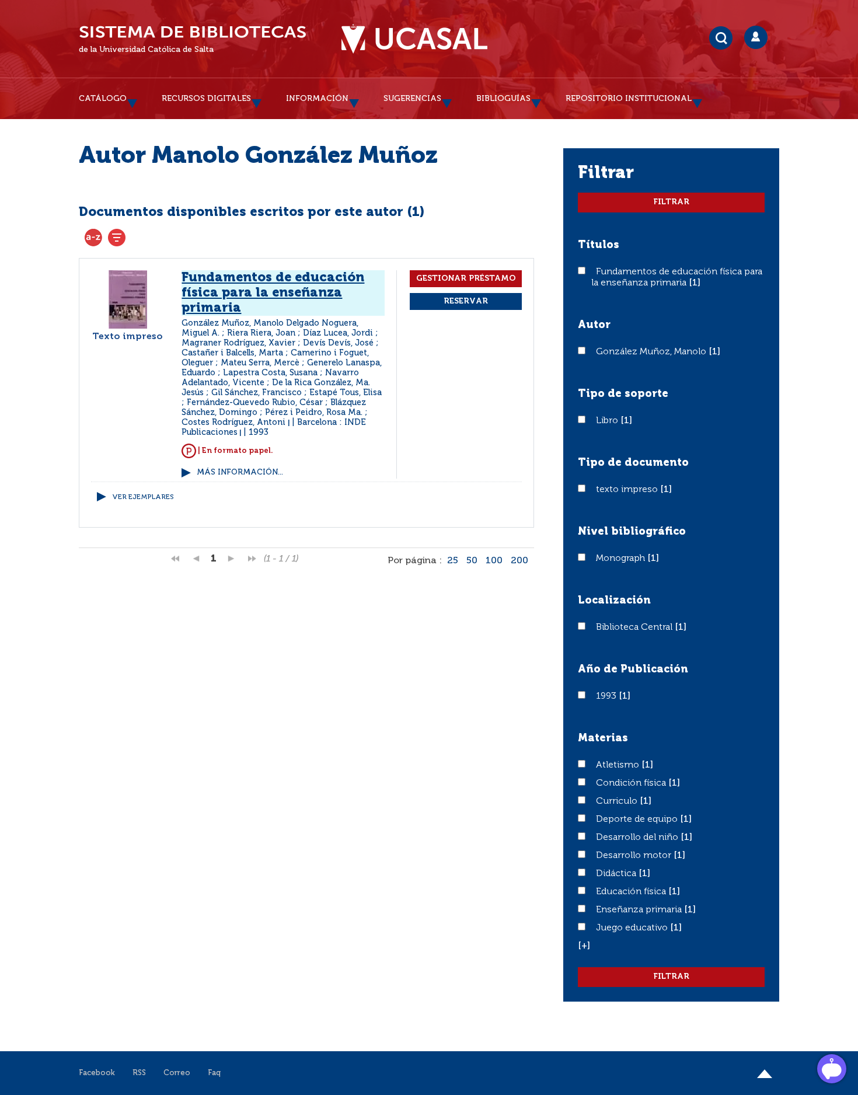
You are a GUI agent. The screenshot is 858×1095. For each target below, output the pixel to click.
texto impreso (628, 489)
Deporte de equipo (638, 819)
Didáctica (617, 873)
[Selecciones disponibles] (93, 237)
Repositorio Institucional (629, 99)
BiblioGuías (503, 99)
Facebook (97, 1073)
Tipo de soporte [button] (623, 394)
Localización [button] (614, 600)
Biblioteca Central (635, 627)
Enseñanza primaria (640, 910)
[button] (584, 946)
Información (317, 99)
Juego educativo (633, 928)
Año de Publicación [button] (633, 669)
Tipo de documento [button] (633, 463)
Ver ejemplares (143, 497)
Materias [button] (603, 738)
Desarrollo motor (635, 855)
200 (519, 561)
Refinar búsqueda (116, 237)
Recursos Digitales (206, 99)
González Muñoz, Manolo (652, 352)
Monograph (621, 558)
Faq (214, 1073)
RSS (139, 1073)
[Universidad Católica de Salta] (414, 39)
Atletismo (618, 765)
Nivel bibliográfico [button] (632, 531)
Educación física (632, 892)
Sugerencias (412, 99)
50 (471, 561)
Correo (176, 1073)
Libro (608, 421)
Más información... (240, 472)
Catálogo (103, 99)
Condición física (632, 783)
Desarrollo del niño (638, 837)
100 (494, 561)
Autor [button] (594, 325)
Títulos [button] (598, 245)
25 (452, 561)
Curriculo (618, 801)
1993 (607, 696)
